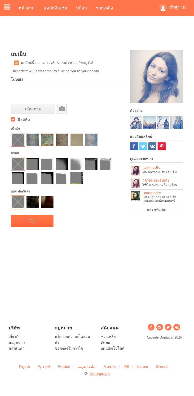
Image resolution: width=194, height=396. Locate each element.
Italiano (142, 366)
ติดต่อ (105, 342)
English (24, 366)
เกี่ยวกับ (15, 336)
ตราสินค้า (16, 348)
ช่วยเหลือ (104, 8)
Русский (44, 366)
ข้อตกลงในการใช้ (69, 348)
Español (64, 366)
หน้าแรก (27, 8)
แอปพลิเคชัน (55, 8)
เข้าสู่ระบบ (178, 7)
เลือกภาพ (33, 109)
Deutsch (162, 366)
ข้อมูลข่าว (17, 342)
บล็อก (81, 8)
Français (109, 366)
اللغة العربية (86, 366)
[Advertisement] (97, 36)
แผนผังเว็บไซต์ (112, 348)
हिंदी (126, 366)
